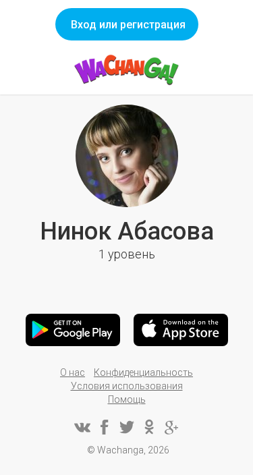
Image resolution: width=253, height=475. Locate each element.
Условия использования (127, 386)
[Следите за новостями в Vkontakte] (82, 427)
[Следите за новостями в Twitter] (127, 427)
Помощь (127, 399)
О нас (72, 372)
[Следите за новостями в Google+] (171, 427)
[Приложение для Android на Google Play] (73, 330)
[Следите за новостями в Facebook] (104, 427)
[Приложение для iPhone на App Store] (181, 330)
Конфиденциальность (143, 372)
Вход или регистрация (128, 24)
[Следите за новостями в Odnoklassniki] (149, 427)
